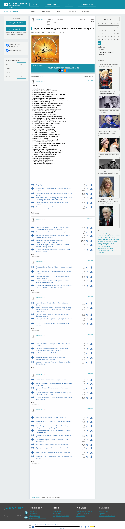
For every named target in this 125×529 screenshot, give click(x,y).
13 (108, 33)
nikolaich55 (109, 241)
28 (111, 40)
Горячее (32, 10)
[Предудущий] (118, 19)
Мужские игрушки (82, 514)
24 (99, 40)
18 (102, 37)
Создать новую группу (61, 516)
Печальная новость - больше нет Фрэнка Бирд (109, 111)
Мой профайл (34, 514)
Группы (34, 4)
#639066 (90, 408)
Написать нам (104, 512)
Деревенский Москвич (37, 518)
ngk (114, 239)
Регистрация (14, 11)
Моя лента (85, 10)
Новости (101, 60)
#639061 (90, 218)
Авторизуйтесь (36, 497)
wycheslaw (101, 252)
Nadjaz (100, 234)
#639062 (90, 261)
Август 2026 (108, 19)
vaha (117, 239)
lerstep (102, 241)
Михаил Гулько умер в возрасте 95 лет (108, 155)
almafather (107, 247)
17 (99, 37)
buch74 (105, 245)
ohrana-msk (112, 245)
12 (105, 33)
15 (114, 33)
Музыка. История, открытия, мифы (14, 45)
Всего (7, 64)
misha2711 (108, 237)
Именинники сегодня (105, 231)
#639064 (90, 335)
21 (111, 37)
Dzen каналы (80, 516)
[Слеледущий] (99, 19)
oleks (115, 241)
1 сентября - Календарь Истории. (106, 53)
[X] (59, 70)
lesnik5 (100, 245)
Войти (6, 11)
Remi (110, 239)
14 (111, 33)
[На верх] (26, 513)
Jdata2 (107, 236)
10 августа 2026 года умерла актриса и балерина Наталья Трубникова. (107, 133)
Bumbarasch (39, 19)
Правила (102, 514)
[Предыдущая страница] (26, 517)
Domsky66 (106, 234)
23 (118, 37)
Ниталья (100, 237)
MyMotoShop (102, 248)
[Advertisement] (63, 480)
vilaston (112, 234)
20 (108, 37)
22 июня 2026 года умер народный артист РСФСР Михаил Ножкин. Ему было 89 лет (108, 201)
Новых (8, 68)
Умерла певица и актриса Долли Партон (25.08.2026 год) (108, 65)
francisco (110, 250)
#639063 (90, 297)
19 (105, 37)
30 (118, 40)
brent (111, 236)
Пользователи (52, 4)
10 (99, 33)
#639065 (90, 373)
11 (102, 33)
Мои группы (57, 512)
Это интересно (71, 10)
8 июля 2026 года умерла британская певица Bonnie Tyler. (108, 173)
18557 (21, 64)
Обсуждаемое (46, 10)
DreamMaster (102, 250)
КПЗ (69, 4)
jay (98, 241)
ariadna (100, 239)
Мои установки (34, 516)
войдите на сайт (16, 23)
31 (99, 43)
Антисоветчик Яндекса (16, 50)
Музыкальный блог (87, 4)
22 (114, 37)
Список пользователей (84, 512)
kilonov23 (100, 247)
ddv (108, 248)
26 (105, 40)
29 (114, 40)
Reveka (105, 239)
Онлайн (8, 73)
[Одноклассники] (65, 70)
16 (118, 33)
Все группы (57, 514)
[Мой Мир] (67, 70)
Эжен (111, 248)
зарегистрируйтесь (16, 29)
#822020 (90, 80)
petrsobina (101, 236)
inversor (117, 236)
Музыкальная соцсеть (18, 4)
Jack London (105, 243)
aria (113, 237)
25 (102, 40)
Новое (58, 10)
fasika (99, 243)
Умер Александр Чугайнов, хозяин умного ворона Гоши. (107, 92)
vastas (112, 243)
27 (108, 40)
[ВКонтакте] (62, 70)
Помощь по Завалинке (107, 516)
